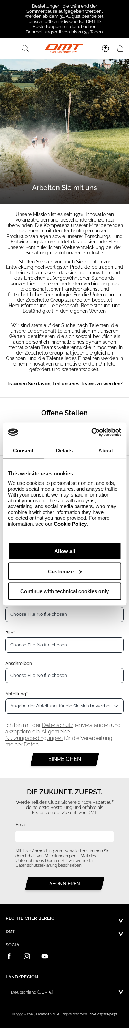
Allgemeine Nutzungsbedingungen (37, 734)
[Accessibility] (105, 48)
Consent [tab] (23, 450)
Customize (61, 571)
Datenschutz (57, 725)
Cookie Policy (70, 524)
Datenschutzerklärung (36, 865)
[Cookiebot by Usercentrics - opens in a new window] (92, 432)
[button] (9, 48)
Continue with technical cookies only (64, 591)
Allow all (64, 551)
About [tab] (105, 450)
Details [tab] (64, 450)
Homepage (21, 72)
